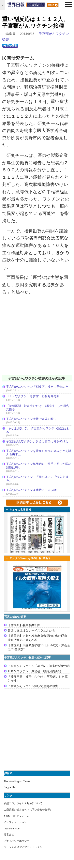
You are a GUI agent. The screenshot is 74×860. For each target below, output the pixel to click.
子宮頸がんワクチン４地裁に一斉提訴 (31, 490)
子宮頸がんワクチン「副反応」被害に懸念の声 (37, 386)
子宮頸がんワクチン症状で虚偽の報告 (31, 419)
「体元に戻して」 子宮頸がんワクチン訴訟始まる (37, 430)
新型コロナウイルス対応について (23, 803)
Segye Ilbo (10, 787)
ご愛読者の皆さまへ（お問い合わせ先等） (28, 809)
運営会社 (9, 834)
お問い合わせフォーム (16, 815)
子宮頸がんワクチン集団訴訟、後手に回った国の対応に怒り (38, 465)
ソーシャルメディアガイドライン (23, 847)
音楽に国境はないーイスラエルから (31, 630)
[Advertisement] (37, 338)
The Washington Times (17, 781)
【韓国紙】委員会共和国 (24, 625)
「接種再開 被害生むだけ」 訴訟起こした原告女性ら (37, 407)
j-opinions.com (12, 828)
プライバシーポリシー (16, 840)
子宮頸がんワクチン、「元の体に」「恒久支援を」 (37, 478)
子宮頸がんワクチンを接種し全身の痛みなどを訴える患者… (38, 452)
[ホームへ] (26, 5)
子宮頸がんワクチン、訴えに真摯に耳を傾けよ (37, 441)
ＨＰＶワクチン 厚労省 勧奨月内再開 (32, 396)
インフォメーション (15, 822)
